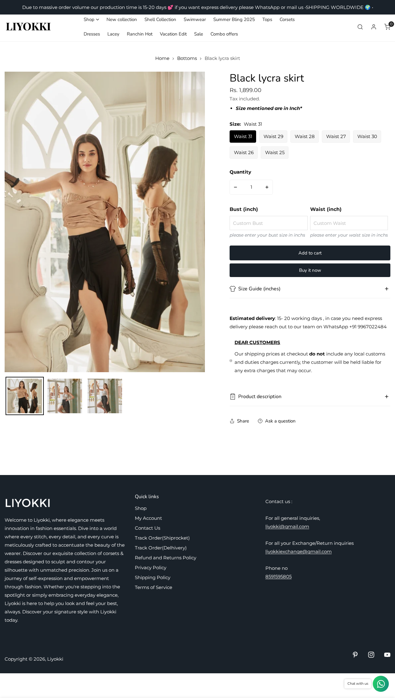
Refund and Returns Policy (165, 558)
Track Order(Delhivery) (161, 548)
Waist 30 (367, 136)
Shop (141, 508)
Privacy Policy (150, 567)
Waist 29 (273, 136)
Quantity (240, 172)
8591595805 (278, 576)
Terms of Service (153, 587)
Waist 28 (305, 136)
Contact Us (147, 528)
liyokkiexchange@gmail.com (298, 551)
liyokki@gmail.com (287, 526)
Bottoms (187, 58)
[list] (105, 222)
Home (162, 58)
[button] (91, 19)
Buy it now (310, 270)
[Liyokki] (28, 27)
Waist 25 (275, 152)
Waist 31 (243, 136)
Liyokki (55, 659)
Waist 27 (336, 136)
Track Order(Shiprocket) (162, 538)
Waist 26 (244, 152)
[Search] (360, 27)
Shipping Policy (152, 577)
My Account (148, 518)
